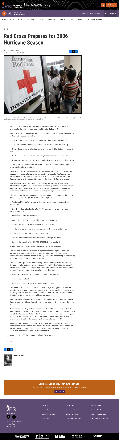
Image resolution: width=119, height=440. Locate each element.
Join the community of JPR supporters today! (71, 387)
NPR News (7, 29)
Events (41, 19)
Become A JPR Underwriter (74, 410)
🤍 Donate (59, 391)
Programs (31, 19)
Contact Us (45, 405)
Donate (112, 5)
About (72, 19)
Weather (81, 19)
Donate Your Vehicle (72, 414)
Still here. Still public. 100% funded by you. (59, 383)
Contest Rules (46, 418)
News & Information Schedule (99, 418)
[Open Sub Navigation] (7, 19)
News (4, 19)
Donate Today (70, 405)
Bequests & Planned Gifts (73, 418)
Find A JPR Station (96, 405)
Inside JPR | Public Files (48, 414)
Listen (20, 19)
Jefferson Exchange (95, 19)
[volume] (9, 13)
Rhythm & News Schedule (98, 414)
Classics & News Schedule (98, 410)
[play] (4, 13)
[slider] (12, 13)
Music (12, 19)
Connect (62, 19)
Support (51, 19)
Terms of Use (46, 410)
